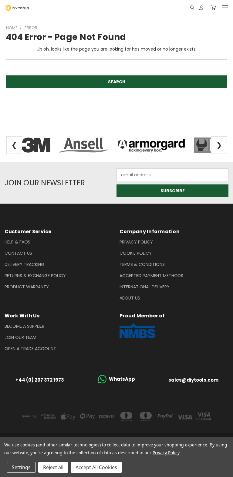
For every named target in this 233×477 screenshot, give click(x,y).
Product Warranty (27, 287)
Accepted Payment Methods (151, 276)
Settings (21, 467)
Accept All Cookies (96, 467)
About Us (130, 298)
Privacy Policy (136, 242)
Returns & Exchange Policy (35, 276)
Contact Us (18, 253)
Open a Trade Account (30, 349)
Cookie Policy (136, 253)
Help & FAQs (17, 242)
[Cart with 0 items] (213, 7)
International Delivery (145, 287)
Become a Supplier (24, 326)
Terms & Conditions (142, 264)
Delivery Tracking (24, 264)
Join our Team (20, 337)
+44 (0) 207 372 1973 (39, 380)
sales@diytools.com (193, 380)
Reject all (53, 467)
